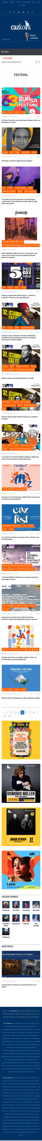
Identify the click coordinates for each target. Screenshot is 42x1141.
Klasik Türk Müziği (30, 1056)
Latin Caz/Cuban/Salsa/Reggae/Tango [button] (20, 449)
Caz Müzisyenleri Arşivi (31, 1032)
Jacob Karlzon (28, 1102)
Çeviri (8, 1035)
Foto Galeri (22, 5)
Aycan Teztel (24, 1081)
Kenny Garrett (36, 1108)
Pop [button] (4, 408)
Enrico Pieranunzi (6, 1096)
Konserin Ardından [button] (30, 191)
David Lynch (23, 1090)
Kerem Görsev (6, 1111)
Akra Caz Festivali (32, 1026)
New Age (36, 1062)
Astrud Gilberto (16, 1081)
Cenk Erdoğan (32, 1087)
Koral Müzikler (29, 1059)
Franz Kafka (37, 1096)
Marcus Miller (16, 1114)
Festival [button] (10, 112)
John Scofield (27, 1105)
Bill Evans (34, 1084)
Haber (34, 1047)
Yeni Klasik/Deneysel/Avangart (19, 1071)
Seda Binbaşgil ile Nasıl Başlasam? (24, 1123)
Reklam (12, 2)
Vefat (35, 1068)
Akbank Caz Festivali (22, 1026)
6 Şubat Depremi (17, 1023)
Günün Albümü (9, 1047)
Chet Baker (9, 1090)
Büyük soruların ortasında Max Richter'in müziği (17, 378)
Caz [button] (4, 112)
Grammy (26, 1044)
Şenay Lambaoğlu (6, 1126)
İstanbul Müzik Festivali (16, 1053)
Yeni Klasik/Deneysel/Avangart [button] (25, 369)
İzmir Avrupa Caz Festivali (29, 1053)
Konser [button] (23, 112)
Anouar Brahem (34, 1078)
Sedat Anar (36, 1123)
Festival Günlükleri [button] (20, 188)
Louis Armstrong (30, 1111)
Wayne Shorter (31, 1132)
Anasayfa (5, 2)
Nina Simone (13, 1117)
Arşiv (28, 1029)
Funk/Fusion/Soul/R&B (26, 1041)
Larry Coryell (22, 1111)
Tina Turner (12, 1129)
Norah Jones (20, 1117)
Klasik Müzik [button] (25, 152)
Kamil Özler (13, 1108)
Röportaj (13, 1068)
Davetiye (19, 1035)
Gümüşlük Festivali (34, 1044)
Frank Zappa (30, 1096)
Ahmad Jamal (16, 1078)
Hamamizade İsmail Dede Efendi (30, 1099)
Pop (19, 1065)
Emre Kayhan (35, 1093)
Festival (8, 1038)
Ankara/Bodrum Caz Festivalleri (18, 1029)
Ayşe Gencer (32, 1081)
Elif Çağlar (20, 1093)
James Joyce (36, 1102)
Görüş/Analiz (20, 1044)
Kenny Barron (27, 1108)
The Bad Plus (5, 1129)
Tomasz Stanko (20, 1129)
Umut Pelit (14, 1132)
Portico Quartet (35, 1120)
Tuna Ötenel (7, 1132)
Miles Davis (32, 1114)
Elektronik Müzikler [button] (8, 605)
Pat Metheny (19, 1120)
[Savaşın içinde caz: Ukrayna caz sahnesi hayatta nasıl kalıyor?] (21, 964)
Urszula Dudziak (22, 1132)
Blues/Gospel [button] (7, 402)
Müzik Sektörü (29, 1062)
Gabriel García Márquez (15, 1099)
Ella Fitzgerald (27, 1093)
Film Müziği (25, 1038)
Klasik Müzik (26, 2)
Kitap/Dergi (15, 1056)
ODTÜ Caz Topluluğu (29, 1117)
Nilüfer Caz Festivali (7, 1065)
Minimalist (22, 1062)
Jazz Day (8, 1056)
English (3, 1038)
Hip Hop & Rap (19, 1050)
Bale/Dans (33, 1029)
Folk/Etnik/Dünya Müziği (8, 1041)
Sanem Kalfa (12, 1123)
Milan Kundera (24, 1114)
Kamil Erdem (5, 1108)
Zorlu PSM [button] (6, 609)
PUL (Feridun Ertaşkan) (26, 1065)
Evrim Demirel (15, 1096)
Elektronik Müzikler (33, 1035)
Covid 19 (13, 1035)
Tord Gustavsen (36, 1129)
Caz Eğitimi (21, 1032)
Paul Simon (27, 1120)
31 (5, 716)
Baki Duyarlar (10, 1084)
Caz (16, 1032)
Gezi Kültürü (9, 1044)
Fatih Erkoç (23, 1096)
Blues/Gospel (11, 1032)
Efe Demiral (13, 1093)
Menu (6, 52)
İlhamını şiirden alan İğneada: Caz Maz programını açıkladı (21, 698)
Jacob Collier (21, 1102)
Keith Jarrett (20, 1108)
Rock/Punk (7, 1068)
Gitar (14, 1044)
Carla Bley (24, 1087)
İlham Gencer (5, 1102)
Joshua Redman (36, 1105)
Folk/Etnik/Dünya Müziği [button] (10, 245)
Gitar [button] (11, 152)
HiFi (39, 2)
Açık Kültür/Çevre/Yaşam (29, 1023)
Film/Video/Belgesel (34, 1038)
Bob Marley (10, 1087)
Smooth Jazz (20, 1068)
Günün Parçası (28, 1047)
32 (9, 716)
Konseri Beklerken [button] (8, 369)
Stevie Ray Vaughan (25, 1126)
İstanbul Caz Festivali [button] (9, 191)
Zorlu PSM (30, 1071)
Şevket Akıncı (15, 1126)
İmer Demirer (13, 1102)
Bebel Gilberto (27, 1084)
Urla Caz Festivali (28, 1068)
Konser (38, 1056)
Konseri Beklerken (9, 1059)
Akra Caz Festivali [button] (8, 649)
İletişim (18, 2)
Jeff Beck (4, 1105)
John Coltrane (19, 1105)
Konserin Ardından (20, 1059)
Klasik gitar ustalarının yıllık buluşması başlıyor (17, 161)
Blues (34, 2)
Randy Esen (5, 1123)
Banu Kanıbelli (18, 1084)
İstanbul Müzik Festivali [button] (10, 569)
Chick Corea (16, 1090)
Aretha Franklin (7, 1081)
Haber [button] (16, 112)
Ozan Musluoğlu (11, 1120)
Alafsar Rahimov (25, 1078)
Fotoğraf (18, 1041)
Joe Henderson (11, 1105)
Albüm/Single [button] (7, 241)
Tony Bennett (28, 1129)
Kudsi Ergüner (14, 1111)
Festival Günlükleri (16, 1038)
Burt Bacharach (17, 1087)
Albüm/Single (5, 1029)
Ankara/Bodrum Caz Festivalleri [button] (12, 525)
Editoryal (24, 1035)
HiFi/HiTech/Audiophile (8, 1050)
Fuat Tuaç (5, 1099)
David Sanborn (31, 1090)
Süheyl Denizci (35, 1126)
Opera (15, 1065)
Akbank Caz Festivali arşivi (11, 62)
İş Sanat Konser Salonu (29, 1050)
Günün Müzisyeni (18, 1047)
